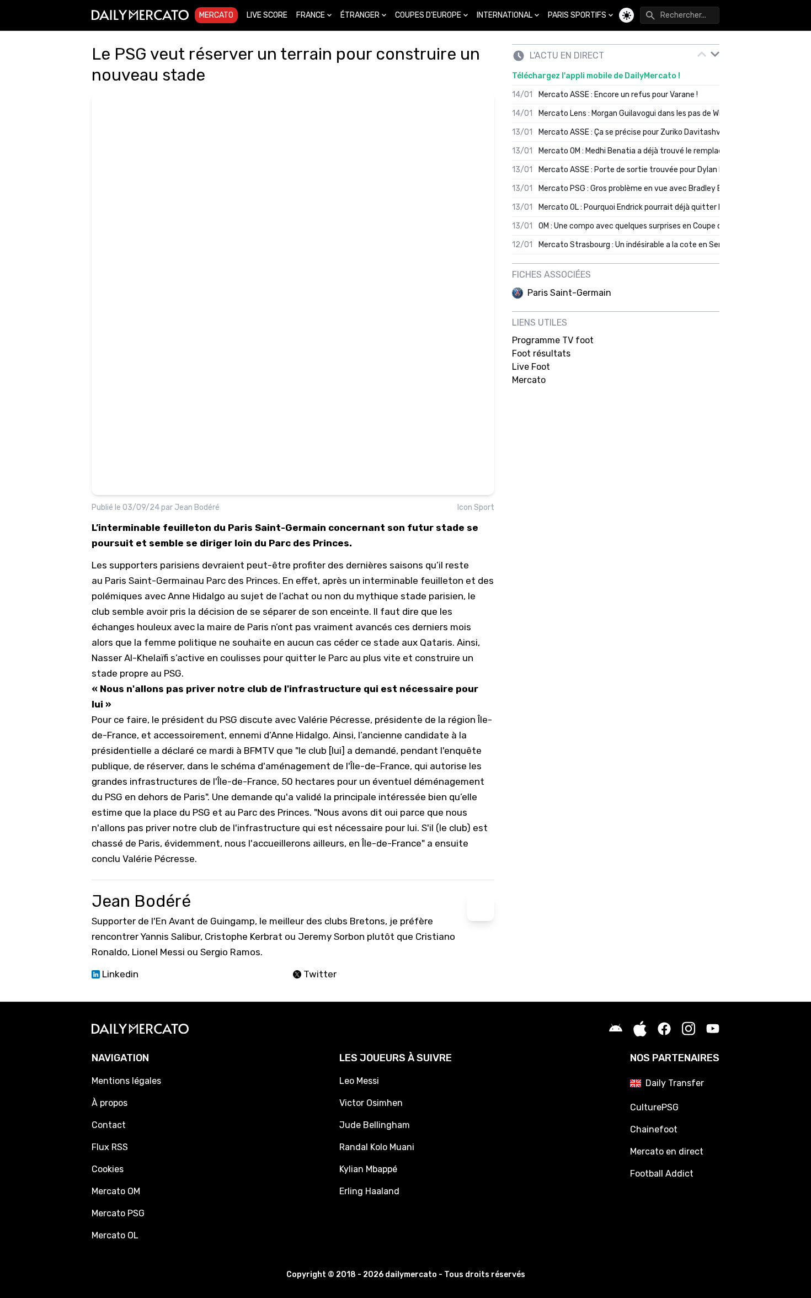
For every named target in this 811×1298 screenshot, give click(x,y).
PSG (228, 719)
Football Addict (661, 1173)
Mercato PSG (118, 1213)
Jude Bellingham (374, 1125)
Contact (109, 1125)
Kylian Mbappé (368, 1169)
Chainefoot (653, 1129)
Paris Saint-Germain (149, 580)
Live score (267, 15)
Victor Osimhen (371, 1103)
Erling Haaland (369, 1191)
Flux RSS (110, 1147)
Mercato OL (115, 1235)
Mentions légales (126, 1081)
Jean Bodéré (197, 507)
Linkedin (119, 974)
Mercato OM (116, 1191)
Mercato (216, 15)
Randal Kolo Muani (376, 1147)
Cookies (108, 1169)
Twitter (319, 974)
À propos (109, 1103)
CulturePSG (654, 1107)
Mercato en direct (666, 1151)
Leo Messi (359, 1081)
